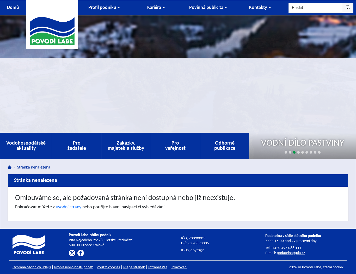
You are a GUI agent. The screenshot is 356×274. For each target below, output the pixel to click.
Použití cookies (108, 267)
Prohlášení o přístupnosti (73, 267)
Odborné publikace (224, 146)
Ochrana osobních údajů (32, 267)
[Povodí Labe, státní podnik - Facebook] (80, 253)
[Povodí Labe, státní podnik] (52, 24)
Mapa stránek (134, 267)
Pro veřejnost (175, 146)
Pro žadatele (76, 146)
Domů (13, 7)
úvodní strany (68, 207)
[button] (104, 7)
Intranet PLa (157, 267)
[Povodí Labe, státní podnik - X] (72, 253)
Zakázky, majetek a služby (126, 146)
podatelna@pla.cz (291, 253)
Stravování (179, 267)
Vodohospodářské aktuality (26, 146)
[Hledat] (347, 8)
